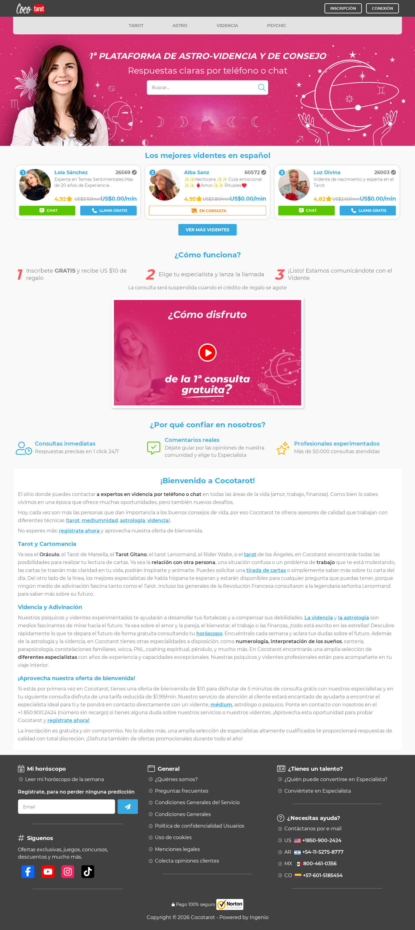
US (312, 840)
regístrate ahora (79, 531)
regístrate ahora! (68, 720)
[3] (294, 199)
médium (221, 705)
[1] (35, 199)
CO (313, 875)
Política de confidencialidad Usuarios (199, 826)
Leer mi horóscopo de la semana (64, 779)
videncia (158, 520)
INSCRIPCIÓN (343, 8)
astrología (132, 520)
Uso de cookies (173, 837)
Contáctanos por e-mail (312, 829)
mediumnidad (100, 520)
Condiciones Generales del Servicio (197, 802)
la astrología (353, 618)
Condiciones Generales (183, 814)
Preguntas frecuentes (181, 791)
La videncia (318, 618)
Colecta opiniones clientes (187, 861)
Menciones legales (177, 849)
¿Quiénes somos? (176, 779)
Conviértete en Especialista (317, 791)
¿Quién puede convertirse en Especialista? (335, 779)
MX (310, 863)
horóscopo (209, 633)
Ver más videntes (207, 229)
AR (314, 852)
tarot (73, 520)
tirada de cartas (266, 570)
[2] (164, 199)
